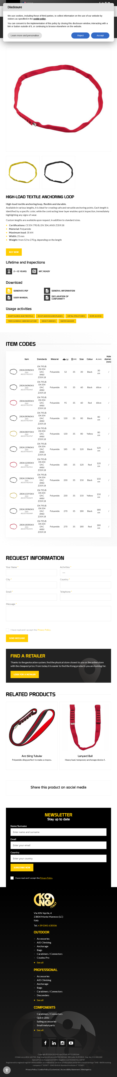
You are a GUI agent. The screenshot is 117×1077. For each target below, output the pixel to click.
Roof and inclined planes (50, 316)
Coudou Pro (43, 957)
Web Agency (86, 1069)
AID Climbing (44, 942)
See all (40, 962)
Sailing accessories (46, 1021)
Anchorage (42, 946)
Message (11, 604)
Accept (100, 35)
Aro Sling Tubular (32, 756)
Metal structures (76, 316)
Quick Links (43, 1017)
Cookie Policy (43, 1069)
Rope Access (95, 316)
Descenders (43, 995)
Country (65, 579)
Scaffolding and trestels (20, 316)
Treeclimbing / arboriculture (22, 321)
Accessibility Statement (70, 1069)
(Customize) (54, 1069)
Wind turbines (48, 321)
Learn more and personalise (25, 35)
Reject (80, 35)
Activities (65, 567)
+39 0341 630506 (47, 925)
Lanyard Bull (85, 756)
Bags (39, 950)
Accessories (43, 938)
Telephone (66, 591)
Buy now (14, 252)
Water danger (67, 321)
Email (9, 591)
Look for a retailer (25, 674)
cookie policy (39, 19)
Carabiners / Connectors (49, 953)
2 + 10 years (20, 271)
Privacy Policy (43, 630)
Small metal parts (46, 1025)
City (9, 579)
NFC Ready (44, 271)
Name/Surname (19, 826)
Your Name (12, 567)
